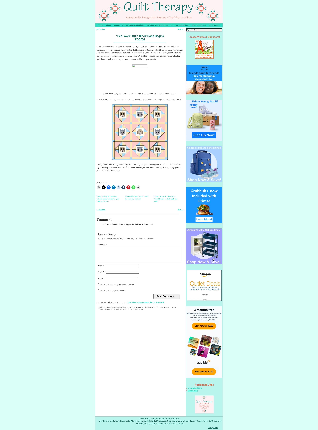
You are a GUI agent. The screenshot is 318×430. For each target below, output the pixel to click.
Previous (101, 29)
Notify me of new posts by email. (113, 290)
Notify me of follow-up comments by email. (117, 284)
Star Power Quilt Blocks (180, 25)
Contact (117, 25)
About (108, 25)
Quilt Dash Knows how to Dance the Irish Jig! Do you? (136, 197)
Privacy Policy (193, 391)
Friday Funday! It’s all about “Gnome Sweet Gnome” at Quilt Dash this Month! (108, 198)
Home (101, 25)
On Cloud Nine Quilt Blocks (157, 25)
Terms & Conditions (195, 388)
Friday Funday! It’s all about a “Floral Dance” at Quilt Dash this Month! (165, 198)
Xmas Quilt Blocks (199, 25)
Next (180, 29)
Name (101, 265)
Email (101, 272)
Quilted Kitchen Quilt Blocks (133, 25)
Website (101, 278)
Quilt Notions (214, 25)
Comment (102, 244)
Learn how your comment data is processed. (145, 302)
